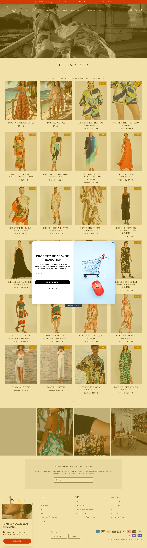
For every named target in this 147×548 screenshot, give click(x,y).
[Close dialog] (113, 243)
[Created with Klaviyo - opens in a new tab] (73, 305)
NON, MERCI (52, 289)
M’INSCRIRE (52, 282)
